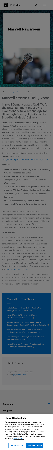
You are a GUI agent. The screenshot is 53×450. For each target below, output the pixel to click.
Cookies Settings (16, 445)
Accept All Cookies (34, 445)
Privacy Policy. (19, 439)
